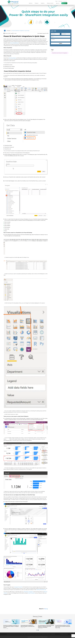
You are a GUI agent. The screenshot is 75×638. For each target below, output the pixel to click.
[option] (11, 623)
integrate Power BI (18, 587)
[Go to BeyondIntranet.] (5, 30)
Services (30, 3)
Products (36, 3)
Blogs (56, 1)
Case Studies (60, 1)
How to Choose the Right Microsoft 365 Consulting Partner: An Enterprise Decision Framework (46, 626)
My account (65, 1)
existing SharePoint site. (41, 589)
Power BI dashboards (14, 42)
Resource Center (50, 3)
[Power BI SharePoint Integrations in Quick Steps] (37, 16)
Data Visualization (12, 57)
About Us (57, 3)
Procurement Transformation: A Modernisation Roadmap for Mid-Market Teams (63, 626)
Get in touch (64, 3)
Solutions (42, 3)
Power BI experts (31, 593)
